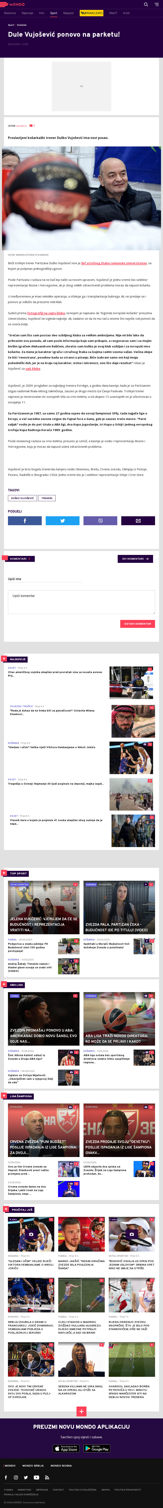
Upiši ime (14, 579)
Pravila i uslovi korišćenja (21, 1494)
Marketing (24, 1490)
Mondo (10, 1466)
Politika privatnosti (128, 1490)
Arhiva (105, 1490)
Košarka (21, 25)
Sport (11, 25)
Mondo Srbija (33, 1466)
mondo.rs (21, 126)
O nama (8, 1490)
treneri (46, 498)
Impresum (42, 1490)
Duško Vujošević (22, 498)
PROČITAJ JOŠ (22, 1210)
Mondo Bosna (61, 1466)
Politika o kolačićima (82, 1490)
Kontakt (58, 1490)
